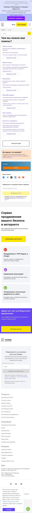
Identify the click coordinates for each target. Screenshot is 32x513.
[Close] (29, 245)
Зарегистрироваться (16, 261)
